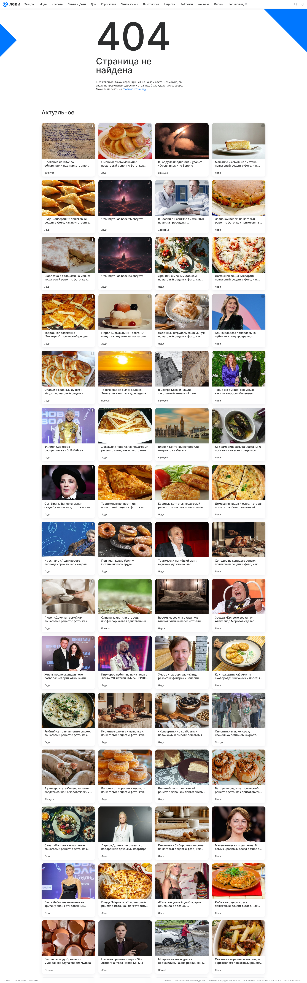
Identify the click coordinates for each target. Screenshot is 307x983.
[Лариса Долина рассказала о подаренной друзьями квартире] (125, 833)
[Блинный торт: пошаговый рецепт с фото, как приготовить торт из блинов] (182, 776)
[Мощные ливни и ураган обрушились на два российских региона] (182, 947)
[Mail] (5, 4)
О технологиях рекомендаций (189, 980)
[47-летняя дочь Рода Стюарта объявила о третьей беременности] (182, 890)
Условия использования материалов (262, 980)
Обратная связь (292, 980)
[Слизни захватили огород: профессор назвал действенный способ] (125, 605)
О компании (20, 980)
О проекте (166, 980)
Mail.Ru (7, 980)
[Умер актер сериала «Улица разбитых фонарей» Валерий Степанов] (182, 662)
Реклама (33, 980)
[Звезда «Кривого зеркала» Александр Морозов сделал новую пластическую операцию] (238, 605)
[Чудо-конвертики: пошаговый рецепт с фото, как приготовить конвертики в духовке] (68, 206)
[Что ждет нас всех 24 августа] (125, 263)
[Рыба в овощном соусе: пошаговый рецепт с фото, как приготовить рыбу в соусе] (238, 890)
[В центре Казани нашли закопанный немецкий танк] (182, 377)
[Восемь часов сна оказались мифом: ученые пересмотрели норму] (182, 605)
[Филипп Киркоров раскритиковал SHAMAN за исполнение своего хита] (68, 434)
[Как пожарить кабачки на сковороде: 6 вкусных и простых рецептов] (238, 662)
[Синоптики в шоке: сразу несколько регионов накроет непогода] (238, 719)
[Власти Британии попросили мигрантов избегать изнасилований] (182, 434)
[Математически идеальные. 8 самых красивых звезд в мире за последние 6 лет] (238, 833)
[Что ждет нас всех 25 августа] (125, 206)
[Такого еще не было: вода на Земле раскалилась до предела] (125, 377)
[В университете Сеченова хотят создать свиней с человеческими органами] (68, 776)
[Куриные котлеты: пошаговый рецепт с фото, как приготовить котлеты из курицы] (182, 491)
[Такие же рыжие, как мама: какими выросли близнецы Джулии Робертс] (238, 377)
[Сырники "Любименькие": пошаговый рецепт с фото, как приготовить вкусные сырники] (125, 150)
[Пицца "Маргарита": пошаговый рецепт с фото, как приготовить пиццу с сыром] (125, 890)
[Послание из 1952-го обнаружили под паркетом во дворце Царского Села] (68, 150)
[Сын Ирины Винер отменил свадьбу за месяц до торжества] (68, 491)
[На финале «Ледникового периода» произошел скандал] (68, 548)
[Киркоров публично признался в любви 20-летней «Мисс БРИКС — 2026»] (125, 662)
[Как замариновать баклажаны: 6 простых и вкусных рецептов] (238, 434)
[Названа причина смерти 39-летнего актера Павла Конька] (125, 947)
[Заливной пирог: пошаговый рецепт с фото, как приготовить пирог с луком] (238, 206)
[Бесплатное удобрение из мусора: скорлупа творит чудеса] (68, 947)
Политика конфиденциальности (224, 980)
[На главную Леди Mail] (14, 4)
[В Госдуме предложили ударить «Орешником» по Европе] (182, 150)
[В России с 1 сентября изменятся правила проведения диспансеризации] (182, 206)
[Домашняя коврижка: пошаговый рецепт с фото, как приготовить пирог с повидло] (125, 434)
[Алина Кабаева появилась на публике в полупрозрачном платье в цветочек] (238, 320)
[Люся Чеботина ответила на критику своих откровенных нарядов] (68, 890)
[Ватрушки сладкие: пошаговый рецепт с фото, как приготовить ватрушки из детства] (238, 776)
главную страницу (134, 89)
